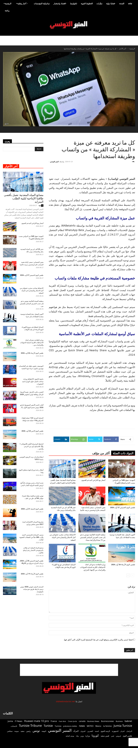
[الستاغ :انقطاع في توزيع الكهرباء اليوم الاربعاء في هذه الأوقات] (62, 553)
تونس (36, 730)
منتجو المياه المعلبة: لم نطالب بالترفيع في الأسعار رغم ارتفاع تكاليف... (33, 550)
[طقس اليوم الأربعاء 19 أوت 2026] (9, 577)
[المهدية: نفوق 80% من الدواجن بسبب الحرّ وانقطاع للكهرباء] (121, 468)
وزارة (87, 735)
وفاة (77, 736)
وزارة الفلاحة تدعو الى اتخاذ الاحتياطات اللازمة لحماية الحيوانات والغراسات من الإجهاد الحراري (92, 567)
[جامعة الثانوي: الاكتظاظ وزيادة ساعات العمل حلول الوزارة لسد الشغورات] (9, 382)
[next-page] (128, 575)
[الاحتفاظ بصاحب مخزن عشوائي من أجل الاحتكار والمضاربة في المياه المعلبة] (62, 523)
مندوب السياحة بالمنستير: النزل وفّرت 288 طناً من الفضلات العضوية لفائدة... (31, 537)
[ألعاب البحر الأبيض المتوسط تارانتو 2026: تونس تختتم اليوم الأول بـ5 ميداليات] (9, 408)
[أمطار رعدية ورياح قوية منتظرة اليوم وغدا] (9, 473)
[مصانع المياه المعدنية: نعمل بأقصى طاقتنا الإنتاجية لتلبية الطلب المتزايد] (62, 468)
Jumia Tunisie (123, 725)
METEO (90, 726)
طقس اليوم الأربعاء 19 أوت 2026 (32, 574)
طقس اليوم (127, 736)
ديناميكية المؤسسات (42, 3)
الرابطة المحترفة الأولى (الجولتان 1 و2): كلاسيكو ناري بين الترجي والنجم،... (31, 446)
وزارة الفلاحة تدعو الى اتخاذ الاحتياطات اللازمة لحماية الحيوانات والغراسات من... (31, 342)
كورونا (95, 735)
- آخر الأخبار (123, 48)
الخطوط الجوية (87, 3)
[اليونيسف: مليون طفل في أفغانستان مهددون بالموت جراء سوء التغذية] (9, 369)
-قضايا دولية (110, 3)
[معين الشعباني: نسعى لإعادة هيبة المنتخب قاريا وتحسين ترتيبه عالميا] (91, 496)
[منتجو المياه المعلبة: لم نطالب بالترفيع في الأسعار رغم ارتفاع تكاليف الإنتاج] (9, 551)
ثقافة (130, 3)
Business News (93, 721)
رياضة (7, 10)
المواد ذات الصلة (123, 453)
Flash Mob (62, 721)
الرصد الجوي (105, 731)
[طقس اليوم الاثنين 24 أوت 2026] (9, 434)
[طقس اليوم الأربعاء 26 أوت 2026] (121, 553)
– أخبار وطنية (22, 3)
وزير (82, 736)
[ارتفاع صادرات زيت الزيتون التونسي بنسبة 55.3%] (9, 460)
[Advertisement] (69, 670)
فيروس (118, 736)
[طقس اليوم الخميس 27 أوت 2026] (121, 496)
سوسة (16, 731)
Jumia (10, 721)
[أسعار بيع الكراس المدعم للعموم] (91, 468)
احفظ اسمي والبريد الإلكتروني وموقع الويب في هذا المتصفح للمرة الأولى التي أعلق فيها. (98, 639)
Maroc (98, 726)
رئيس (28, 731)
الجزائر (122, 731)
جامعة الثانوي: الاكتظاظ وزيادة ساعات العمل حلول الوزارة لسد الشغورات (32, 381)
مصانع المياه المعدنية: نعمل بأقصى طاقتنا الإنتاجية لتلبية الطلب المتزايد (23, 198)
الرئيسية (8, 3)
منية (40, 205)
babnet (128, 721)
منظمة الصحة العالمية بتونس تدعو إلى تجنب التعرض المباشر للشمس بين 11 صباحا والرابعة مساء (92, 537)
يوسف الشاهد (70, 736)
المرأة (76, 731)
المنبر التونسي (54, 162)
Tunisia (58, 726)
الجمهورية (115, 731)
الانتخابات (14, 726)
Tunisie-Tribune (30, 725)
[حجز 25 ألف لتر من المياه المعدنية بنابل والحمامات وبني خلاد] (62, 496)
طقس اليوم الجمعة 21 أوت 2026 (32, 509)
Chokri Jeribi (72, 721)
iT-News (18, 721)
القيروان (82, 731)
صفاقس (10, 731)
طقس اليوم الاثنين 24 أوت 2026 (32, 431)
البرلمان (129, 731)
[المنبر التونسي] (69, 25)
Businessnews (107, 721)
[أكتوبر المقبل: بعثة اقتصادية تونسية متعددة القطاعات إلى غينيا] (121, 523)
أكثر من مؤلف (101, 453)
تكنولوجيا (73, 3)
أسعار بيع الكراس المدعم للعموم (93, 480)
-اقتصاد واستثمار (60, 3)
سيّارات (99, 3)
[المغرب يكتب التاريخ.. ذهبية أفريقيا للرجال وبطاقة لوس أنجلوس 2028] (9, 395)
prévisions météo (70, 726)
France (54, 721)
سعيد (22, 731)
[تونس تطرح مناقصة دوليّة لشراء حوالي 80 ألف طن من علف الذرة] (9, 499)
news (82, 725)
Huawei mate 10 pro (36, 721)
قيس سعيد (105, 735)
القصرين (90, 731)
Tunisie (48, 725)
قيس (112, 736)
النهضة (44, 731)
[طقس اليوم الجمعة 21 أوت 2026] (9, 512)
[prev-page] (132, 575)
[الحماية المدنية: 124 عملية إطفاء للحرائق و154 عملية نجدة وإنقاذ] (9, 421)
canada (82, 721)
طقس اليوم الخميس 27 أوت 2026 (122, 507)
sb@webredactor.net (65, 701)
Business (119, 721)
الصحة (121, 3)
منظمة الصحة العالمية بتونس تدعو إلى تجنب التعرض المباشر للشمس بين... (31, 303)
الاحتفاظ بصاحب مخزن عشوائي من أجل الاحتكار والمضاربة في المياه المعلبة (63, 537)
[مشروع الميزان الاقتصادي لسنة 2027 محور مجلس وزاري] (9, 525)
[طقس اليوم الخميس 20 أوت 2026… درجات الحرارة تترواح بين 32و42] (9, 564)
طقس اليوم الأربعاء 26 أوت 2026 (123, 565)
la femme (107, 726)
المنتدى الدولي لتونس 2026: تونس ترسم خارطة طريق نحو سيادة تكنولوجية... (31, 589)
